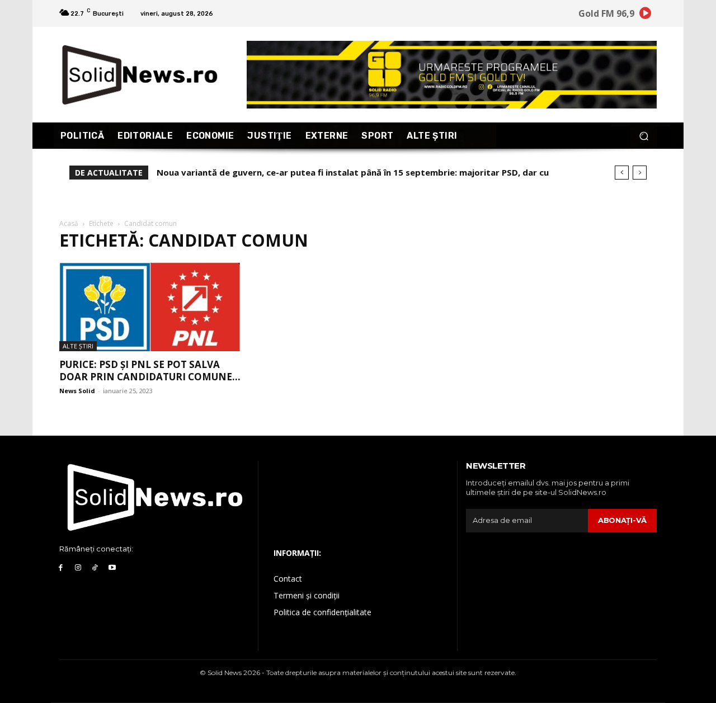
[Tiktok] (95, 568)
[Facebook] (61, 568)
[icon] (645, 15)
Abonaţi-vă (622, 520)
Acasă (68, 223)
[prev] (622, 173)
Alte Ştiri (78, 346)
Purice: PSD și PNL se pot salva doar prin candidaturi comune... (150, 370)
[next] (640, 173)
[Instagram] (78, 568)
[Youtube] (112, 568)
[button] (643, 135)
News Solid (77, 390)
